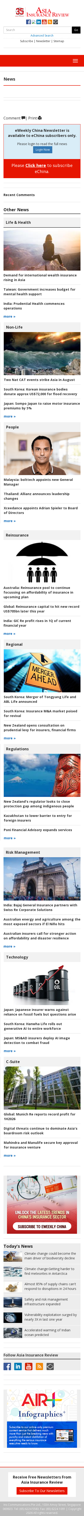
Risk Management (23, 852)
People (12, 427)
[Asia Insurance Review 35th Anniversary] (42, 11)
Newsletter (43, 41)
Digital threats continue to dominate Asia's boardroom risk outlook (40, 1130)
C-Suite (13, 1061)
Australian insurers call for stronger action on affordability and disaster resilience (40, 935)
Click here (35, 165)
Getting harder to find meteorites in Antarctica (49, 1271)
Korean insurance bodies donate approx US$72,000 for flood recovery (40, 391)
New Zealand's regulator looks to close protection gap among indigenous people (39, 803)
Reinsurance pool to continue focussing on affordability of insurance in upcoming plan (38, 592)
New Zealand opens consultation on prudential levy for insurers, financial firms (40, 727)
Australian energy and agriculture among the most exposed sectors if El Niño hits (42, 921)
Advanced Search (42, 35)
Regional (14, 644)
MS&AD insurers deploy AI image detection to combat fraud (37, 1040)
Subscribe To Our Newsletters (42, 1491)
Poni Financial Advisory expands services (38, 830)
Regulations (17, 748)
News (9, 79)
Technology (17, 957)
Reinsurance (17, 535)
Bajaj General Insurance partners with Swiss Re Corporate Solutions (40, 907)
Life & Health (18, 222)
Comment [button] (12, 118)
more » (9, 316)
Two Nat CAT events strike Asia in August (39, 379)
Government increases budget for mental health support (39, 291)
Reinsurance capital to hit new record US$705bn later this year (41, 608)
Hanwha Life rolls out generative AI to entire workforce (33, 1026)
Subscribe (26, 41)
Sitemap (58, 41)
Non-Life (14, 327)
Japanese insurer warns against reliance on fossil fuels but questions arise (40, 1011)
